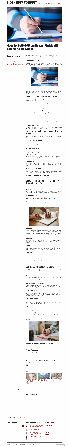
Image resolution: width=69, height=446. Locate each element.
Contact (55, 3)
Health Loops (47, 432)
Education (8, 61)
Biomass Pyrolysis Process (34, 429)
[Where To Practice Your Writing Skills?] (56, 376)
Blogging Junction (48, 427)
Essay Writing (12, 61)
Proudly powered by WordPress (12, 444)
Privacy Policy (59, 3)
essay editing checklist (17, 64)
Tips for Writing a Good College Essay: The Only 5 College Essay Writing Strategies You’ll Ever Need (31, 380)
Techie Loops (47, 434)
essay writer (29, 64)
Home (39, 3)
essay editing (11, 64)
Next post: (55, 389)
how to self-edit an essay (15, 65)
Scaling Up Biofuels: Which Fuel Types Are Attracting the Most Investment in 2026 (36, 426)
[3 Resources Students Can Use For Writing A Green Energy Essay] (44, 376)
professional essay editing (46, 117)
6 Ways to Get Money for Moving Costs (36, 436)
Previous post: (18, 389)
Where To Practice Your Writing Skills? (56, 379)
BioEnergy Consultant (48, 425)
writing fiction (43, 112)
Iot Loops (46, 436)
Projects (45, 3)
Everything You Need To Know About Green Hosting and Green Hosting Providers (36, 433)
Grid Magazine (22, 444)
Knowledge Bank (50, 3)
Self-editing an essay (10, 63)
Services (41, 3)
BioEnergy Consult (22, 2)
